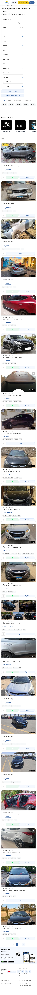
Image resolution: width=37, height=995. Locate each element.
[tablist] (18, 100)
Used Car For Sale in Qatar (25, 983)
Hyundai (10, 172)
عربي (15, 2)
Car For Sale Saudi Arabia (7, 983)
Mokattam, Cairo (7, 553)
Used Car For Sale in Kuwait (25, 980)
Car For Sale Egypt (5, 980)
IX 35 (15, 172)
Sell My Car (24, 2)
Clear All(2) (21, 14)
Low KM (23, 744)
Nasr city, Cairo (7, 515)
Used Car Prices (13, 91)
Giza (5, 211)
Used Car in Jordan (23, 982)
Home (20, 970)
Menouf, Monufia (8, 401)
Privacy (20, 975)
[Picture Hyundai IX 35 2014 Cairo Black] (18, 343)
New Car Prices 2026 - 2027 (13, 95)
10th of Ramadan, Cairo (9, 249)
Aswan (5, 820)
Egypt (11, 971)
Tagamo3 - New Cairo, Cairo (10, 629)
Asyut (5, 172)
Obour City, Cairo (8, 667)
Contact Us (21, 972)
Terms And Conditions (24, 973)
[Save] (33, 145)
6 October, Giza (7, 705)
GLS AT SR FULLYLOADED (28, 553)
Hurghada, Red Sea (8, 439)
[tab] (4, 100)
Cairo (5, 325)
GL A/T (18, 858)
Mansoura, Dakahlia (8, 477)
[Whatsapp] (12, 177)
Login (31, 2)
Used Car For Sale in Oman (25, 985)
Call (28, 177)
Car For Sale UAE (5, 982)
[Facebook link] (18, 971)
